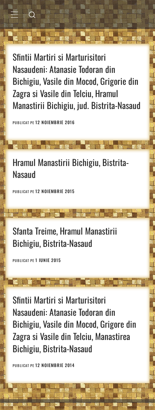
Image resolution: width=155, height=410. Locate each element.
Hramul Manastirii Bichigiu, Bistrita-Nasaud (71, 168)
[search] (32, 14)
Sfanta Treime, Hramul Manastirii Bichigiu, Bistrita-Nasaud (65, 236)
